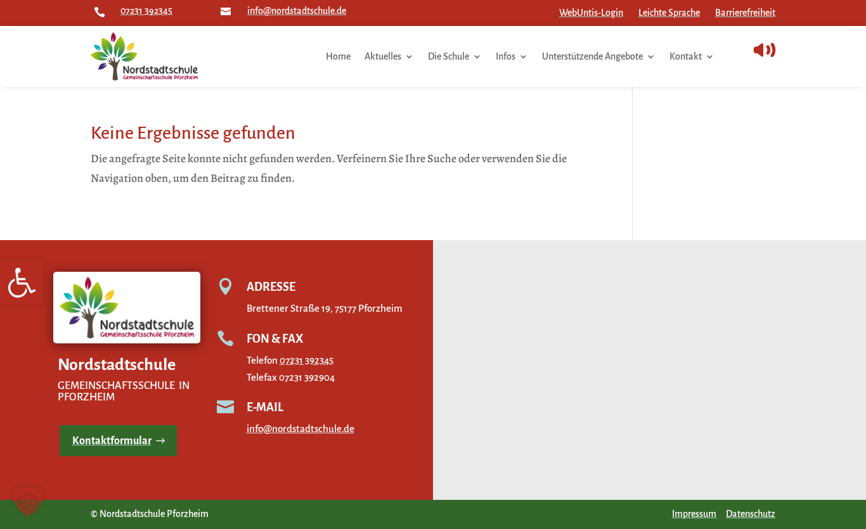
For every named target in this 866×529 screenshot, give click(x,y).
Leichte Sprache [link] (669, 13)
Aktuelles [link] (383, 56)
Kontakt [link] (685, 56)
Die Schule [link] (448, 56)
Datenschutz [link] (750, 514)
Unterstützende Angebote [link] (592, 56)
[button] (28, 501)
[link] (21, 282)
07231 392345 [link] (146, 11)
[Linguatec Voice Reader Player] (792, 50)
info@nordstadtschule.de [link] (296, 11)
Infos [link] (505, 56)
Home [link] (338, 56)
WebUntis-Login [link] (591, 13)
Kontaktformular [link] (112, 441)
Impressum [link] (694, 514)
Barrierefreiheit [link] (745, 13)
